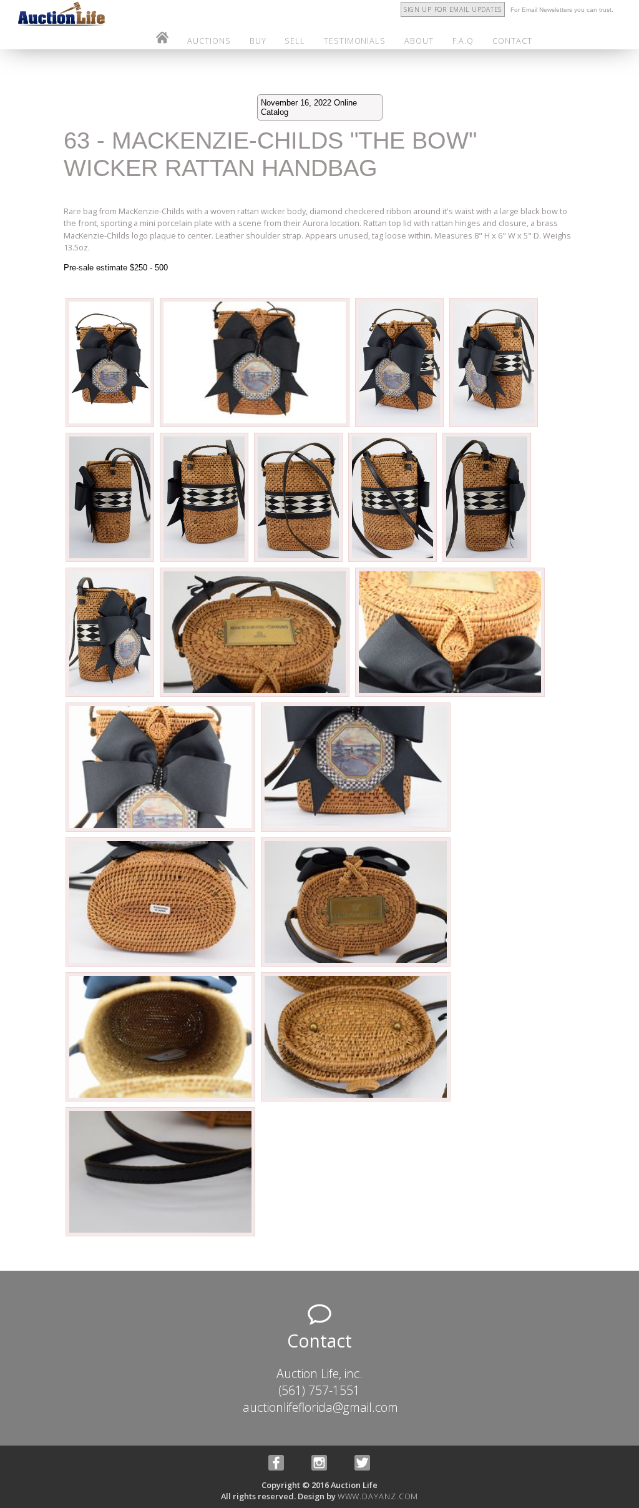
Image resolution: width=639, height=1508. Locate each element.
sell (295, 40)
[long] (111, 425)
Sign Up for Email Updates (453, 9)
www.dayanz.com (378, 1496)
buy (258, 40)
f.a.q (463, 40)
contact (512, 40)
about (419, 40)
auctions (208, 40)
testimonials (355, 40)
